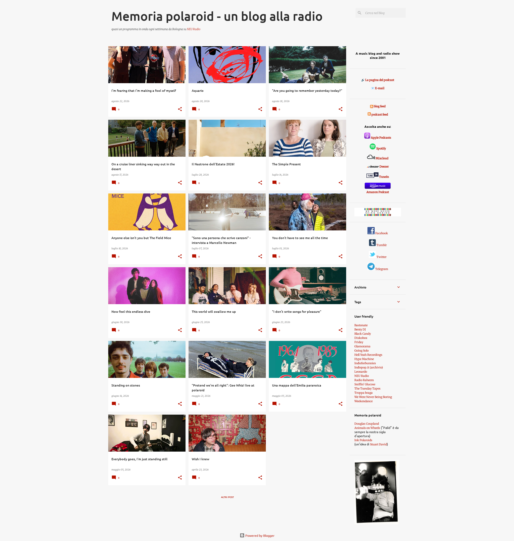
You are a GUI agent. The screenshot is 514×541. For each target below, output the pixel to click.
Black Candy (362, 333)
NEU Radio (193, 29)
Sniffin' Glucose (364, 384)
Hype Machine (364, 359)
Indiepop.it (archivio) (368, 367)
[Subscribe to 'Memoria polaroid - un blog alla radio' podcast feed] (369, 114)
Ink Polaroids (363, 440)
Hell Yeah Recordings (368, 355)
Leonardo (360, 371)
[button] (179, 109)
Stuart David (378, 444)
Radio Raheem (364, 380)
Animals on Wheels (367, 428)
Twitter (381, 257)
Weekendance (363, 401)
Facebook (381, 233)
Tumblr (381, 245)
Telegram (381, 269)
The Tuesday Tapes (367, 388)
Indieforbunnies (365, 363)
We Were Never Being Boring (373, 397)
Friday (358, 342)
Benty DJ (360, 329)
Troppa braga (363, 393)
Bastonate (361, 325)
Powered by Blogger (259, 535)
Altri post (227, 497)
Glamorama (362, 346)
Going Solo (361, 350)
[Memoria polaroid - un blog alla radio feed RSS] (372, 106)
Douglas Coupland (366, 423)
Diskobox (360, 338)
